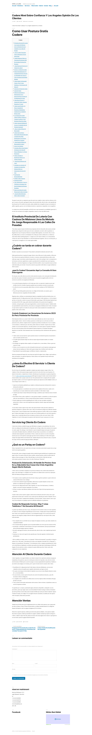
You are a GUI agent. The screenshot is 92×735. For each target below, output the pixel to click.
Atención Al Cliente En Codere (20, 89)
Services (27, 5)
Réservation (34, 5)
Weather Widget (58, 719)
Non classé (26, 621)
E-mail (36, 663)
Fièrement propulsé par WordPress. (24, 731)
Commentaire (14, 649)
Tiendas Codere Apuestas (19, 178)
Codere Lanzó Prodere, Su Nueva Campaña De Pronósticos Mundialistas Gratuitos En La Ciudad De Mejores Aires (20, 109)
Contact (46, 5)
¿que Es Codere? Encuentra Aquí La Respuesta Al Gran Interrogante (20, 54)
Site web (13, 669)
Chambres (20, 5)
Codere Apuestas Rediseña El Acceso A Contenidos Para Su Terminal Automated (20, 125)
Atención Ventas (17, 90)
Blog (50, 5)
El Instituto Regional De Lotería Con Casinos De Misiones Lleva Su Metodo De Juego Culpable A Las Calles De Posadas (21, 46)
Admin (14, 21)
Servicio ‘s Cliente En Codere (20, 69)
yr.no (69, 724)
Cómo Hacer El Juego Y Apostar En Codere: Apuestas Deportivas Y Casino (20, 102)
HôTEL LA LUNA (16, 4)
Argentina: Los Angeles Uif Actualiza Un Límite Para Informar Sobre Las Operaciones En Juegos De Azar (20, 169)
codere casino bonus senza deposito (23, 376)
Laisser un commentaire (29, 21)
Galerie (41, 5)
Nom (13, 663)
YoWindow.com (48, 724)
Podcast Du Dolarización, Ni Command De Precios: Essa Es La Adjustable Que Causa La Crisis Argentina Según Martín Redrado (20, 75)
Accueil (14, 5)
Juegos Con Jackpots (18, 146)
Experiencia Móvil (18, 180)
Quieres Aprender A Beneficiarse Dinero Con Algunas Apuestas (19, 157)
